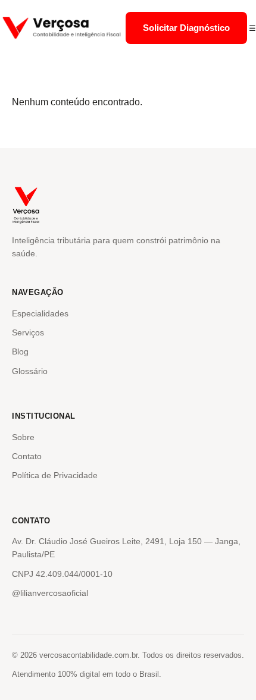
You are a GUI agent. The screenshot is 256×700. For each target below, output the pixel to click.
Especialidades (40, 313)
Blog (20, 351)
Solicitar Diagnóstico (186, 28)
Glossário (30, 371)
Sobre (23, 437)
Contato (27, 456)
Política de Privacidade (55, 475)
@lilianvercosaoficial (50, 593)
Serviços (28, 332)
